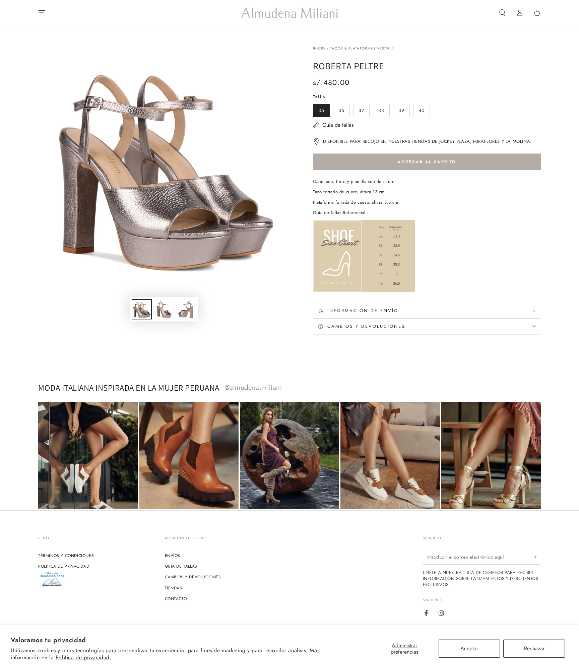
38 (384, 112)
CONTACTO (176, 599)
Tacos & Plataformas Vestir (360, 48)
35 (324, 112)
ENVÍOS (173, 556)
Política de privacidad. (84, 657)
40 (424, 112)
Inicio (319, 48)
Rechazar (534, 648)
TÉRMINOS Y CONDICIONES (66, 556)
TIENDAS (173, 588)
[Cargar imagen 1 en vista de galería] (142, 309)
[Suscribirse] (537, 557)
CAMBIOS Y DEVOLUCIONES (193, 577)
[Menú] (42, 12)
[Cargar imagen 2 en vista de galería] (164, 309)
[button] (502, 12)
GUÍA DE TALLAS (181, 566)
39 (404, 112)
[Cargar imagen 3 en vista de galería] (186, 309)
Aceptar (469, 648)
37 (364, 112)
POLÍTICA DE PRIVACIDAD (63, 566)
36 (344, 112)
